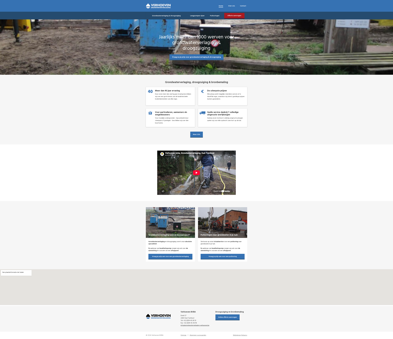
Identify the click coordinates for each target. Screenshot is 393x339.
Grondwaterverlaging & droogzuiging (166, 15)
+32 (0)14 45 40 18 (190, 323)
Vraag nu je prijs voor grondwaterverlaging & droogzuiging (196, 57)
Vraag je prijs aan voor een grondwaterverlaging (170, 256)
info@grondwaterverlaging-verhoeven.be (195, 325)
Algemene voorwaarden (198, 335)
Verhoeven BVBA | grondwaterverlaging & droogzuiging (158, 6)
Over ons (231, 6)
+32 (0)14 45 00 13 (189, 320)
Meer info (196, 134)
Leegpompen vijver (197, 15)
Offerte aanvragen (234, 15)
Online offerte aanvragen (227, 317)
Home (221, 6)
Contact (243, 6)
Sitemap (183, 335)
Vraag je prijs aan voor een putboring (223, 256)
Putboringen (214, 15)
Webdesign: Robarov (240, 335)
